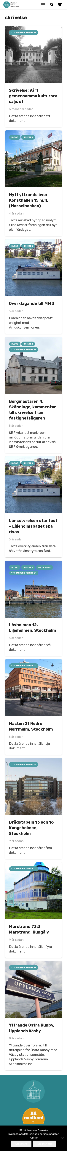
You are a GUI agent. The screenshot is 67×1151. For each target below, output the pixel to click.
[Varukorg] (59, 4)
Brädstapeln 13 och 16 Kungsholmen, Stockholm (31, 828)
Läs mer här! (45, 1143)
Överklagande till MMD (31, 303)
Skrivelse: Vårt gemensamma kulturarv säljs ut (33, 96)
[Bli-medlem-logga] (33, 1119)
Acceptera (21, 1143)
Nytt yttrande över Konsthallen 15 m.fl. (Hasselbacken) (28, 200)
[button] (43, 4)
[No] (62, 1138)
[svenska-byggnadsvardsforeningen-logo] (11, 4)
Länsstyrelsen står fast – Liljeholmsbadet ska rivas (33, 526)
